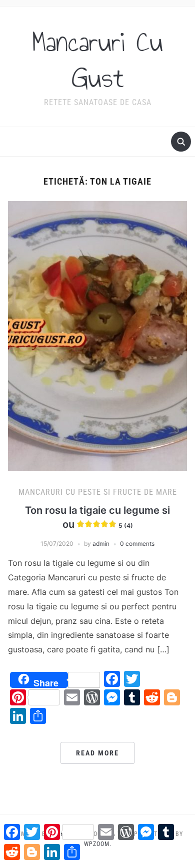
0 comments (137, 543)
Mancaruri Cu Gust (97, 60)
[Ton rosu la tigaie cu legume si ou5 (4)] (98, 335)
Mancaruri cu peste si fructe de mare (97, 492)
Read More (97, 753)
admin (101, 543)
